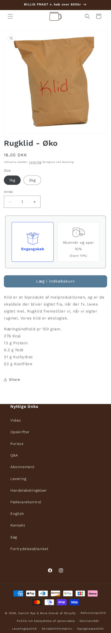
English (17, 514)
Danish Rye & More (32, 613)
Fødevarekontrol (25, 502)
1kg (12, 180)
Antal (8, 192)
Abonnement (22, 467)
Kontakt (17, 525)
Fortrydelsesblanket (29, 549)
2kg (32, 180)
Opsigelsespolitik (90, 628)
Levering (35, 162)
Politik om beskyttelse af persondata (46, 621)
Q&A (14, 455)
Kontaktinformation (57, 628)
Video (15, 420)
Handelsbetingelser (28, 490)
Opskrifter (20, 432)
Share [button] (14, 379)
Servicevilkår (89, 621)
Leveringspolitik (24, 628)
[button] (10, 16)
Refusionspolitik (93, 613)
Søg (13, 537)
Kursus (16, 443)
